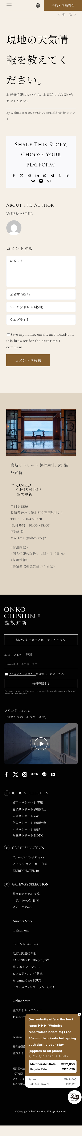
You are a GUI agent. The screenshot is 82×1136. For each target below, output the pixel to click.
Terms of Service (12, 693)
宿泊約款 (17, 531)
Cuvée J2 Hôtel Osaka (28, 857)
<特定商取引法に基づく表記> (33, 566)
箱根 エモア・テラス (26, 967)
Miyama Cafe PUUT (27, 980)
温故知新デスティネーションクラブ (41, 640)
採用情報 (18, 1073)
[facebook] (6, 774)
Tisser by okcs (23, 1017)
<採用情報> (19, 560)
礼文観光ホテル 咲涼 (26, 894)
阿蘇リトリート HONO (28, 835)
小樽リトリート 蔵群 (26, 829)
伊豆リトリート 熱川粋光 (29, 823)
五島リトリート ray (26, 816)
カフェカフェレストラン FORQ (33, 987)
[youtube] (53, 774)
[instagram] (24, 774)
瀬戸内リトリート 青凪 (28, 802)
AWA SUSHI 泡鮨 (25, 953)
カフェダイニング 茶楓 (27, 973)
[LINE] (44, 774)
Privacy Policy (65, 691)
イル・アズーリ (23, 907)
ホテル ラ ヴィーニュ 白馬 (30, 864)
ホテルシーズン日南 (26, 900)
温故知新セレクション (27, 1010)
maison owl (21, 930)
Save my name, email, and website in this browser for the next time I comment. (40, 340)
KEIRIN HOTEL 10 (26, 870)
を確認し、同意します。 (37, 674)
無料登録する (41, 683)
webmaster (19, 113)
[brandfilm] (41, 725)
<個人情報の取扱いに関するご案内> (38, 553)
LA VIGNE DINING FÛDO (31, 960)
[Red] (34, 774)
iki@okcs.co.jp (33, 538)
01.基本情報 (56, 113)
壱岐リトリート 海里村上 (29, 809)
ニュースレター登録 (18, 654)
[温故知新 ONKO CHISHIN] (22, 609)
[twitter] (15, 774)
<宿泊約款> (19, 547)
